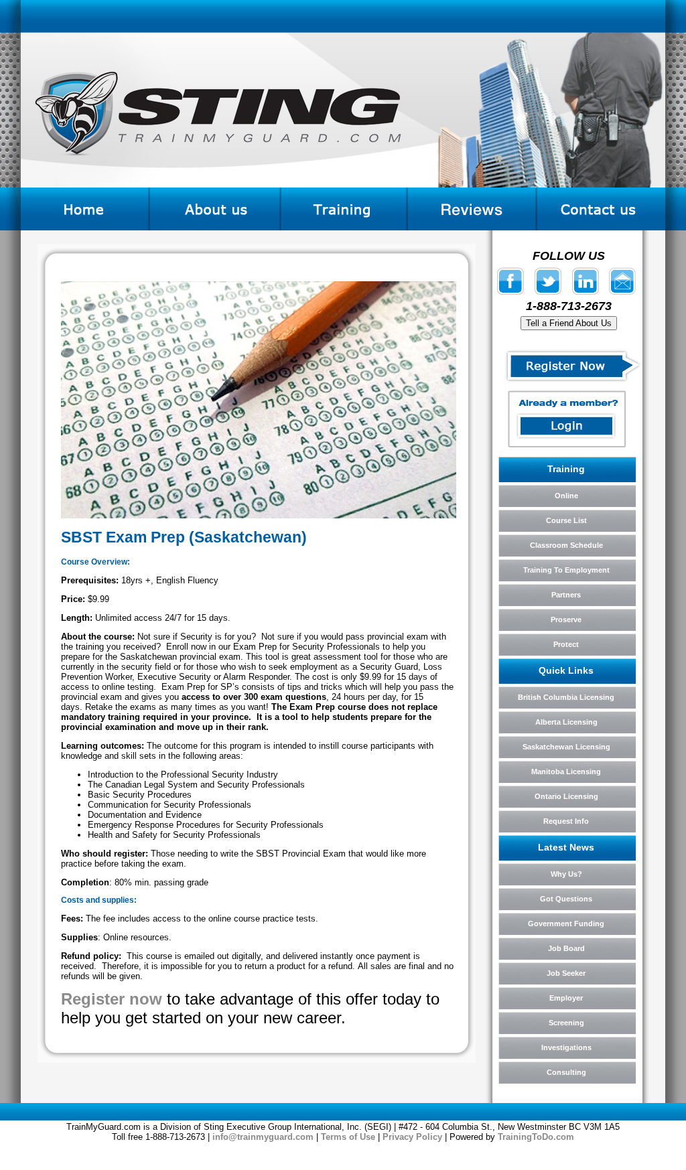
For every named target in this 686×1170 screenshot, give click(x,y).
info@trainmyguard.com (263, 1137)
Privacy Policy (412, 1137)
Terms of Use (348, 1137)
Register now (111, 999)
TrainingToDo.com (536, 1137)
